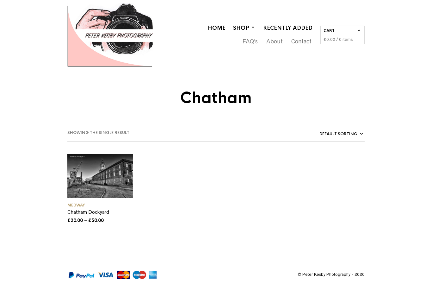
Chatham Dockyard (88, 212)
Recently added (287, 28)
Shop (241, 28)
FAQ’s (250, 41)
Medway (76, 205)
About (274, 41)
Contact (301, 41)
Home (216, 28)
